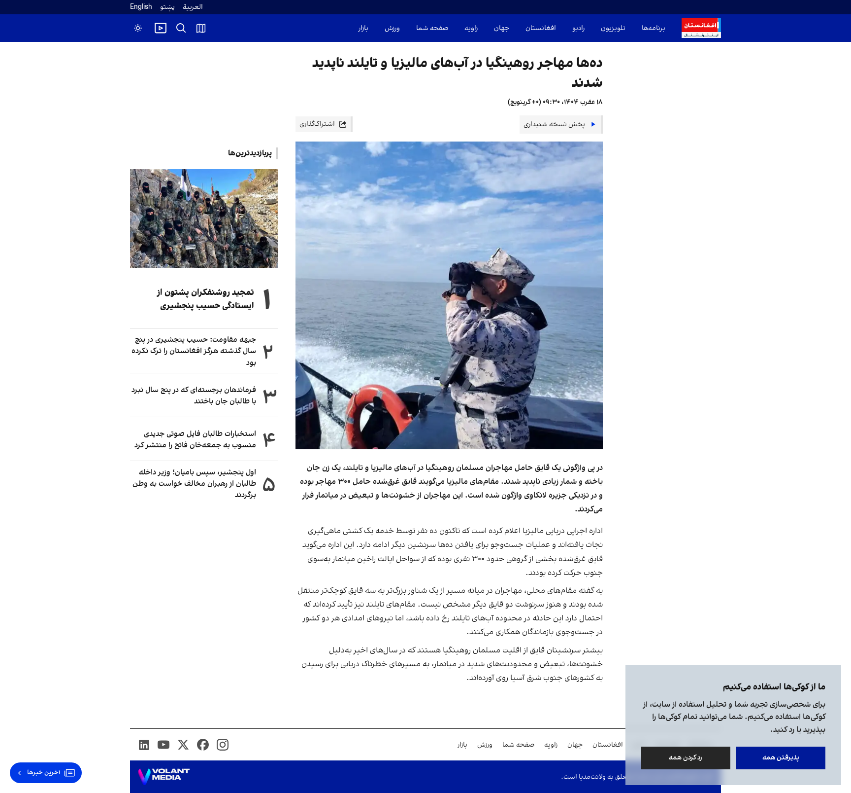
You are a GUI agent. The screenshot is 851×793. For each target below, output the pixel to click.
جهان (501, 28)
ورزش (392, 28)
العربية (193, 7)
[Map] (201, 28)
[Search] (181, 28)
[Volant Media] (164, 776)
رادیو (578, 28)
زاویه (471, 28)
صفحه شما (432, 28)
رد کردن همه (686, 758)
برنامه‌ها (653, 28)
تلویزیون (613, 28)
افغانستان (540, 28)
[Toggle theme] (138, 28)
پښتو (167, 7)
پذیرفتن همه (780, 758)
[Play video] (160, 28)
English (141, 7)
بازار (363, 28)
